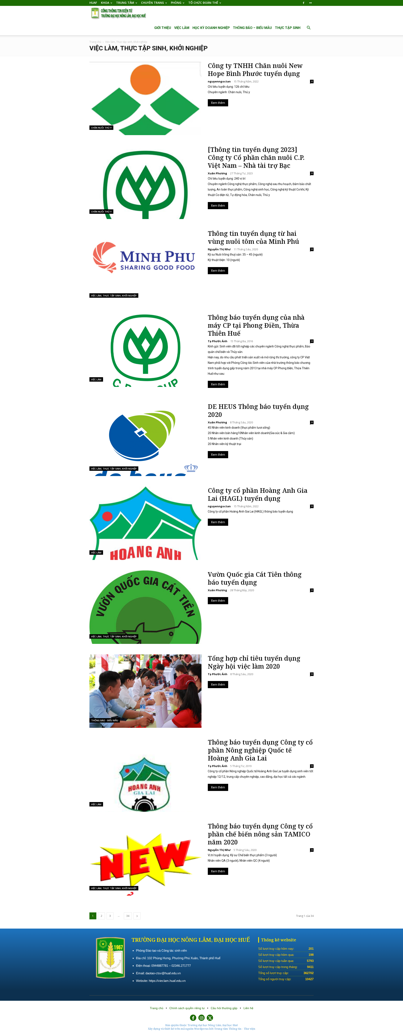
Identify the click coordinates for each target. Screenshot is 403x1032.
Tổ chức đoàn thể (203, 3)
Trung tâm (125, 3)
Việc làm (181, 28)
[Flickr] (310, 3)
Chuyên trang (152, 3)
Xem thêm (218, 102)
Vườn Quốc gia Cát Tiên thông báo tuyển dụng (255, 578)
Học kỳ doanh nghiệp (211, 28)
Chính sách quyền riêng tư (187, 1008)
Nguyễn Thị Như (219, 249)
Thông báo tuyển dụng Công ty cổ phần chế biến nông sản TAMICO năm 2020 (260, 834)
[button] (309, 28)
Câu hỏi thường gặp (224, 1008)
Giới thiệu (162, 28)
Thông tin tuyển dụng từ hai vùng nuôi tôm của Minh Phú (253, 237)
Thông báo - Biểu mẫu (104, 720)
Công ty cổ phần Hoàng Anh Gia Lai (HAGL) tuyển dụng (257, 494)
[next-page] (137, 915)
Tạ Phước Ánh (217, 341)
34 (127, 916)
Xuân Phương (217, 173)
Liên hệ (248, 1008)
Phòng (176, 3)
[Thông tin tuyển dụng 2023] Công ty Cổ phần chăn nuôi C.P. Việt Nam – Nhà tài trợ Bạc (256, 158)
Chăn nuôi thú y (101, 127)
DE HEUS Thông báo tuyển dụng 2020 (258, 411)
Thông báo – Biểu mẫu (252, 28)
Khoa (105, 3)
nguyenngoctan (219, 81)
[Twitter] (210, 1018)
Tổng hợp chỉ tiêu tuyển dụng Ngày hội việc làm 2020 (254, 662)
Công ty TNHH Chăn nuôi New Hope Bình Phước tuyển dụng (255, 70)
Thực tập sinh (287, 28)
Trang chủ (95, 42)
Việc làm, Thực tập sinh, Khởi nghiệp (114, 295)
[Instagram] (201, 1018)
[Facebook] (303, 3)
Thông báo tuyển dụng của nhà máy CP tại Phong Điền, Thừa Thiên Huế (256, 325)
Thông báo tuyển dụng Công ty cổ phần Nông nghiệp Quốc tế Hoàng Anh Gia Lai (260, 750)
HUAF (93, 3)
